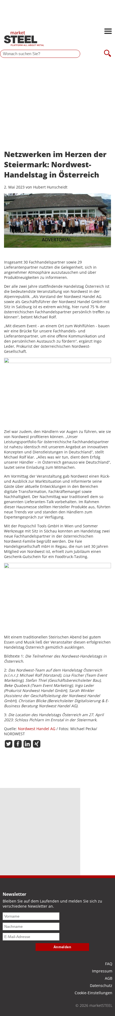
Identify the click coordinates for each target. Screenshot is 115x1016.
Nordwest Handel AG (36, 728)
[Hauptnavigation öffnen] (108, 32)
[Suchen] (107, 54)
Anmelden (62, 947)
